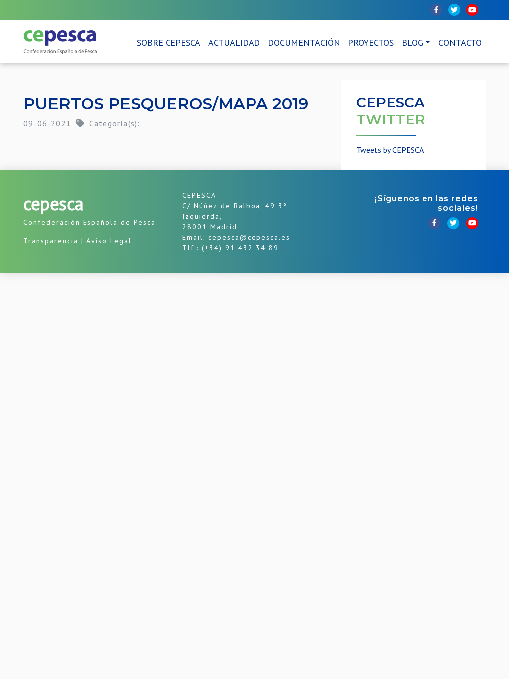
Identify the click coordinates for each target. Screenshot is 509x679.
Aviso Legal (109, 240)
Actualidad (234, 42)
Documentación (304, 42)
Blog (412, 42)
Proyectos (371, 42)
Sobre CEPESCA (168, 42)
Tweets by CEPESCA (390, 150)
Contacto (460, 42)
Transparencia (50, 240)
